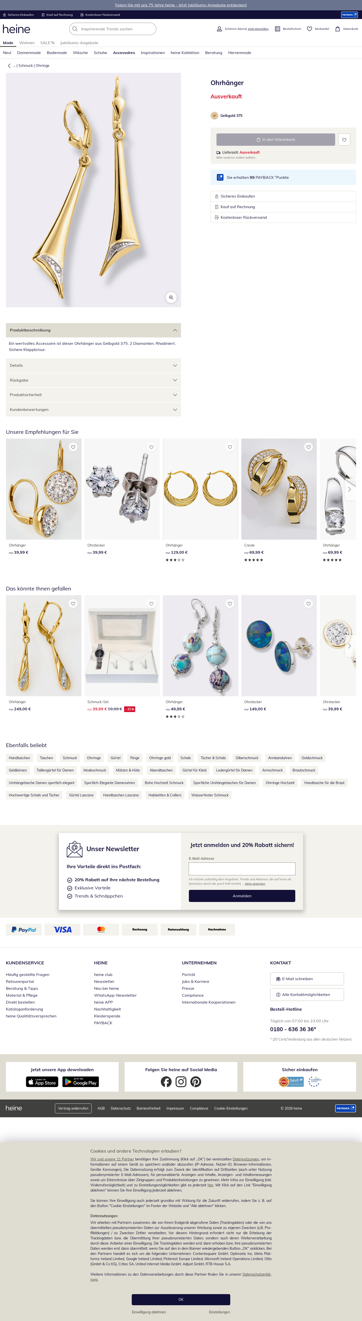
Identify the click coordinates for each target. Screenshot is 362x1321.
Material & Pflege (22, 995)
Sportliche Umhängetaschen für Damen (224, 783)
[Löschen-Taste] (151, 29)
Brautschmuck (304, 770)
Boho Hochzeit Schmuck (164, 783)
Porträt (188, 974)
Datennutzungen (246, 1159)
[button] (8, 65)
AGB (101, 1108)
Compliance (193, 995)
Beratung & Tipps (22, 988)
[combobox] (123, 29)
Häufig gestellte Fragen (27, 974)
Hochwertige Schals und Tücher (34, 795)
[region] (181, 1231)
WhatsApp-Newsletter (115, 995)
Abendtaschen (161, 770)
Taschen (46, 758)
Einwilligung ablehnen (149, 1312)
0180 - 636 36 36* (293, 1029)
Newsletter (104, 981)
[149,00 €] (279, 645)
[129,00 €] (200, 489)
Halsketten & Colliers (164, 795)
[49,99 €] (200, 645)
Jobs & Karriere (195, 981)
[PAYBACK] (349, 14)
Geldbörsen (18, 770)
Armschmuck (272, 770)
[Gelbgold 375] (214, 116)
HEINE (101, 963)
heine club (103, 974)
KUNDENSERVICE (25, 963)
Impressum (175, 1108)
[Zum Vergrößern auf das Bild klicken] (171, 297)
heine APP (103, 1002)
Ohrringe (42, 65)
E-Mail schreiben (294, 980)
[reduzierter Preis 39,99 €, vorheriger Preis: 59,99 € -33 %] (122, 645)
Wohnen (26, 42)
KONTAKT (280, 963)
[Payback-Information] (345, 1108)
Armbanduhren (280, 758)
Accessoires (124, 52)
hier (211, 1185)
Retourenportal (20, 981)
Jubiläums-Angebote (79, 42)
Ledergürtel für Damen (234, 770)
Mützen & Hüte (128, 770)
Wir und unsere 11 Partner (112, 1159)
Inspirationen (153, 52)
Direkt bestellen (20, 1002)
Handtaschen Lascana (121, 795)
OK (181, 1299)
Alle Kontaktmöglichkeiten (306, 994)
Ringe (134, 758)
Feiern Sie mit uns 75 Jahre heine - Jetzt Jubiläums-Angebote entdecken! (181, 4)
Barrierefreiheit (149, 1108)
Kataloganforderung (24, 1009)
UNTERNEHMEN (199, 963)
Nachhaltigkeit (107, 1009)
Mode (8, 42)
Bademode (57, 52)
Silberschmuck (247, 758)
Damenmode (29, 52)
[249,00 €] (44, 645)
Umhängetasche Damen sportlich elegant (41, 783)
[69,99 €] (279, 489)
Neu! (7, 52)
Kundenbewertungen (29, 409)
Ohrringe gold (160, 758)
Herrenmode (239, 52)
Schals (186, 758)
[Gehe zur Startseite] (16, 29)
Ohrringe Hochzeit (280, 783)
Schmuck (25, 65)
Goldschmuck (312, 758)
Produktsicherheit (26, 394)
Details (16, 365)
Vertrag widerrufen (73, 1108)
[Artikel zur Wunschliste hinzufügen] (344, 139)
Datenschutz (121, 1108)
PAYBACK (103, 1022)
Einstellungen (219, 1312)
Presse (188, 988)
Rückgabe (19, 380)
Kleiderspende (107, 1015)
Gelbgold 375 (231, 115)
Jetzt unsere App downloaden (62, 1069)
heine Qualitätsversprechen (31, 1015)
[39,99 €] (44, 489)
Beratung (213, 52)
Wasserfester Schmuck (210, 795)
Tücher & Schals (213, 758)
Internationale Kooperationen (208, 1002)
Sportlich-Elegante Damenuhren (109, 783)
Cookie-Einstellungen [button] (230, 1108)
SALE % (47, 42)
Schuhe (100, 52)
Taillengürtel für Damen (55, 770)
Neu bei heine (106, 988)
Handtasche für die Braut (324, 783)
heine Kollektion (185, 52)
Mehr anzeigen (255, 883)
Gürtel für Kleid (194, 770)
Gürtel (115, 758)
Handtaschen (19, 758)
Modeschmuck (94, 770)
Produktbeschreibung (30, 330)
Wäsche (80, 52)
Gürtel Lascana (81, 795)
